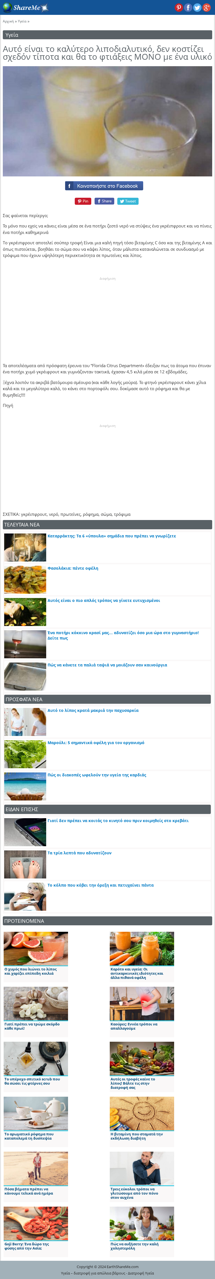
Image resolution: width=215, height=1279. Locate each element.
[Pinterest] (82, 201)
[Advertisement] (107, 316)
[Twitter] (128, 201)
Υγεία (22, 21)
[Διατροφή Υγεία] (25, 11)
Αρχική (8, 21)
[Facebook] (107, 184)
